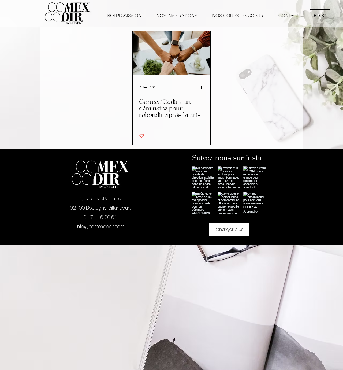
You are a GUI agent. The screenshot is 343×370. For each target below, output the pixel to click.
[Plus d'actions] (203, 87)
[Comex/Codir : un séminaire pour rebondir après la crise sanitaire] (171, 53)
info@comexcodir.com (100, 226)
